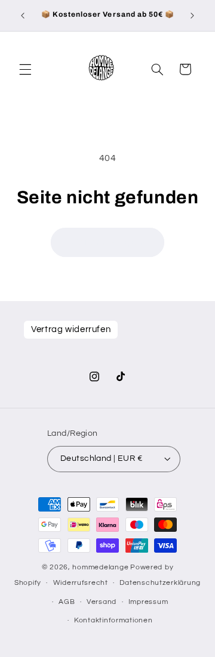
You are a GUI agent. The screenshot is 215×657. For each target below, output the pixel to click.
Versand (101, 602)
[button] (25, 69)
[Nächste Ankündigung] (192, 15)
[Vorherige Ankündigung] (23, 15)
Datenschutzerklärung (160, 582)
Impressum (148, 602)
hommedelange (100, 567)
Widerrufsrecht (80, 582)
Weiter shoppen (107, 242)
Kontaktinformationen (113, 620)
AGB (67, 602)
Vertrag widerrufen (70, 329)
